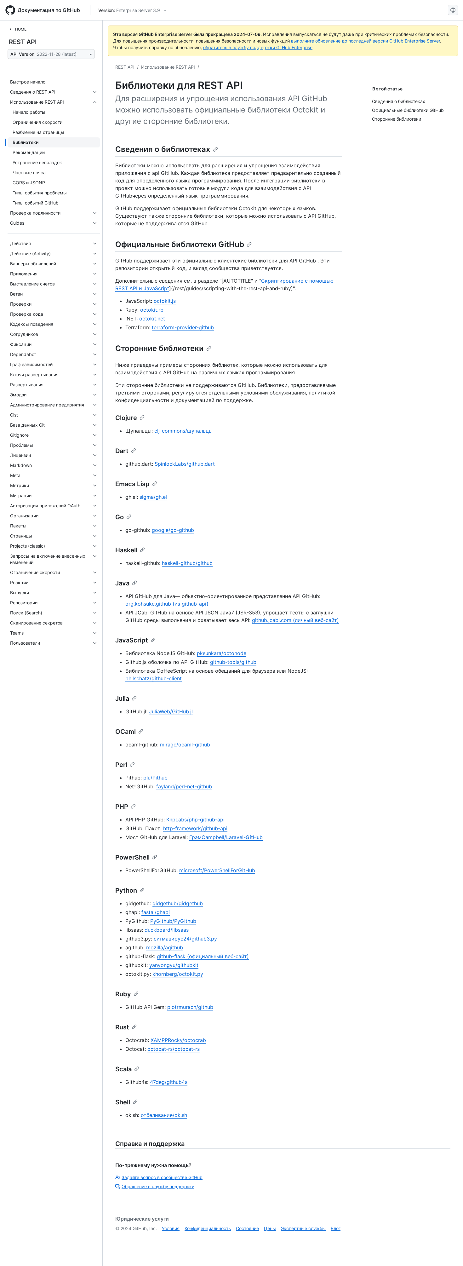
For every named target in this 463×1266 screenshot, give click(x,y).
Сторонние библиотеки (159, 348)
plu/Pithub (155, 777)
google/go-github (173, 530)
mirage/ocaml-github (185, 744)
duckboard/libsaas (167, 930)
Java (122, 583)
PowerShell (132, 857)
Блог (335, 1228)
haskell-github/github (187, 563)
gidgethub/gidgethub (177, 903)
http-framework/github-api (195, 828)
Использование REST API (168, 67)
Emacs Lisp (132, 484)
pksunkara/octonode (221, 653)
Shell (122, 1102)
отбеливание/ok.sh (164, 1115)
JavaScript (131, 640)
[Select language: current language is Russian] (453, 10)
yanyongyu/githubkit (173, 965)
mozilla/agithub (164, 947)
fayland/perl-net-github (184, 786)
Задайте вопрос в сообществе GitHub (162, 1177)
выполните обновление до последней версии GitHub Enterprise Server (365, 40)
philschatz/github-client (153, 678)
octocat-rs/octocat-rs (173, 1049)
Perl (121, 764)
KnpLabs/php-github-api (195, 819)
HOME (20, 29)
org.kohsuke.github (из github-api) (167, 604)
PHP (121, 806)
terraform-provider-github (183, 327)
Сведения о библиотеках (162, 149)
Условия (171, 1228)
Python (126, 890)
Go (119, 517)
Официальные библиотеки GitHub (179, 244)
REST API (23, 42)
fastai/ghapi (155, 912)
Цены (270, 1228)
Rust (122, 1027)
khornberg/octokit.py (177, 974)
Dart (122, 451)
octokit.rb (151, 310)
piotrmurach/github (190, 1007)
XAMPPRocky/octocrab (178, 1040)
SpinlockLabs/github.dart (185, 464)
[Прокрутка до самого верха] (449, 1252)
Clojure (126, 418)
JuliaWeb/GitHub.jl (171, 711)
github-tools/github (233, 662)
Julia (122, 698)
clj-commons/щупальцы (183, 431)
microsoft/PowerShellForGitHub (217, 870)
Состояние (247, 1228)
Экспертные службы (303, 1228)
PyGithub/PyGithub (173, 921)
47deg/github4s (168, 1082)
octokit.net (152, 318)
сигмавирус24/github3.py (185, 938)
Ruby (123, 994)
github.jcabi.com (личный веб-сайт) (295, 620)
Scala (123, 1069)
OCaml (125, 731)
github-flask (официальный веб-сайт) (203, 956)
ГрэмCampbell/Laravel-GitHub (226, 837)
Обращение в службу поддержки (158, 1186)
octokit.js (165, 301)
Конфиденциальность (208, 1228)
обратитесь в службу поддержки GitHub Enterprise (257, 47)
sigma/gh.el (153, 497)
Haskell (126, 550)
